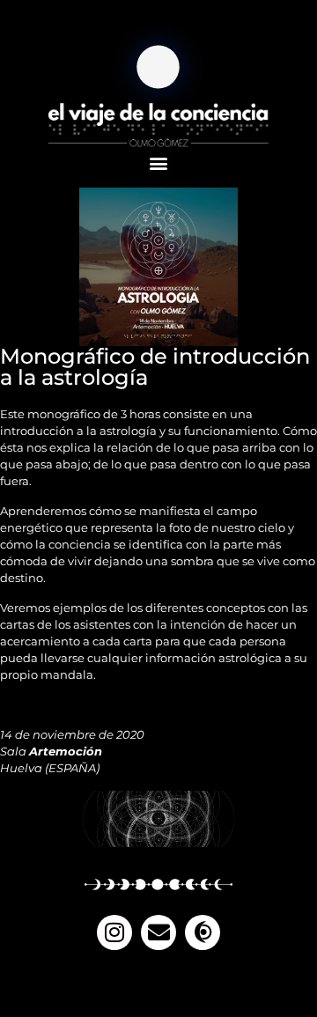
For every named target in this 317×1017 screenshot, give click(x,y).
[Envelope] (158, 932)
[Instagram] (114, 932)
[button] (158, 163)
